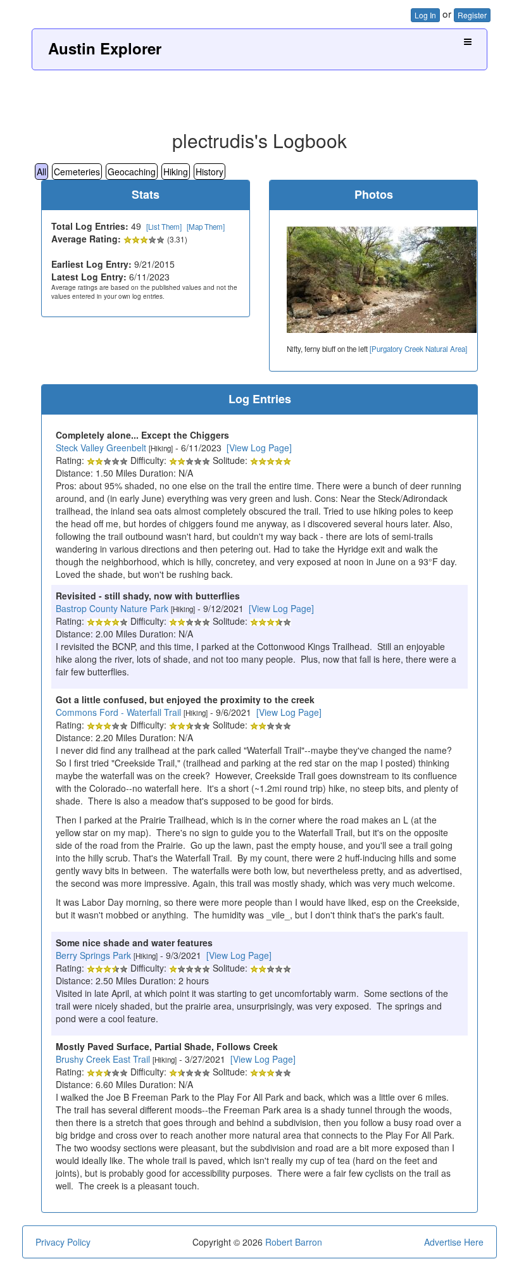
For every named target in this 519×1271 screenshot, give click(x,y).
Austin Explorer (104, 48)
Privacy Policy (63, 1242)
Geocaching (132, 171)
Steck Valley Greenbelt (101, 447)
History (209, 171)
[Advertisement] (259, 96)
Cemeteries (77, 171)
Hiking (175, 171)
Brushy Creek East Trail (103, 1059)
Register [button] (472, 14)
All (41, 171)
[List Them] (164, 227)
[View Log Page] (259, 447)
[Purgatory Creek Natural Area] (418, 349)
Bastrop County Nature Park (112, 608)
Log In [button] (425, 14)
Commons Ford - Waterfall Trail (118, 712)
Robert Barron (293, 1242)
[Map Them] (206, 227)
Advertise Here (454, 1242)
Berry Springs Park (93, 955)
